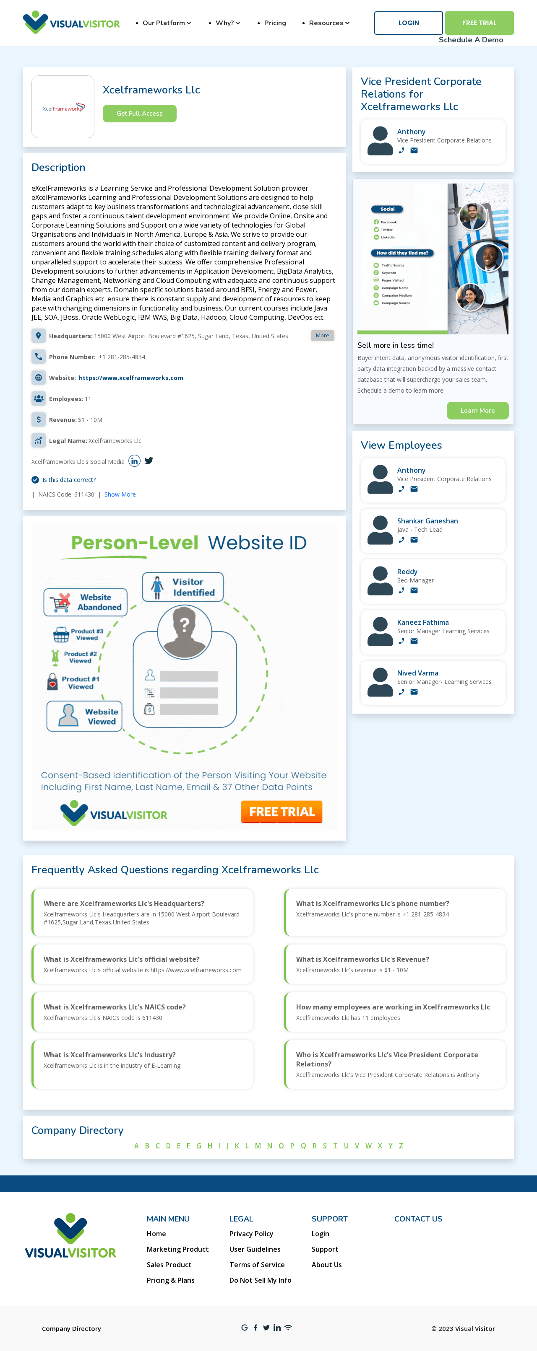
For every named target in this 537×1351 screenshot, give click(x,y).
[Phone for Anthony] (401, 151)
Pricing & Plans (171, 1280)
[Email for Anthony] (414, 151)
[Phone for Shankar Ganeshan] (401, 541)
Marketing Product (178, 1249)
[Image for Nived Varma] (380, 694)
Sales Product (169, 1264)
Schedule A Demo (471, 40)
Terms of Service (257, 1264)
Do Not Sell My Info (260, 1280)
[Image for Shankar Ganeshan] (380, 542)
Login (409, 23)
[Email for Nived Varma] (414, 693)
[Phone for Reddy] (401, 591)
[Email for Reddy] (414, 591)
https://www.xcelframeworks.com (131, 378)
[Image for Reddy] (380, 593)
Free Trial (479, 23)
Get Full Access (140, 113)
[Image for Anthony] (380, 153)
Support (325, 1249)
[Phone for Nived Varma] (401, 693)
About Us (327, 1264)
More (322, 335)
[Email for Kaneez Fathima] (414, 642)
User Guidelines (255, 1249)
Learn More (478, 410)
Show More (120, 494)
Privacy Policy (251, 1233)
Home (156, 1233)
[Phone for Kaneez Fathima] (401, 642)
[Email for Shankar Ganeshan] (414, 541)
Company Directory (71, 1328)
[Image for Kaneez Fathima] (380, 643)
